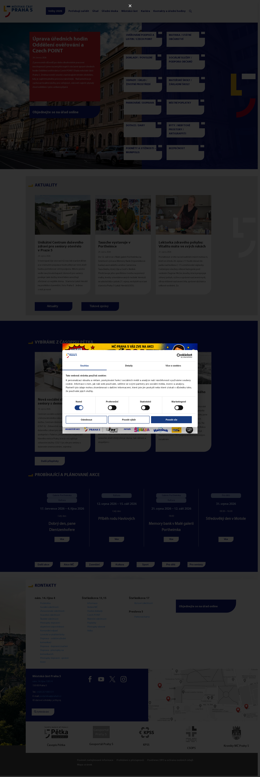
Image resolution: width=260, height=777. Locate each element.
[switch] (112, 407)
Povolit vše (171, 419)
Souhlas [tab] (84, 365)
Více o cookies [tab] (173, 365)
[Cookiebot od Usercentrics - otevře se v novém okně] (179, 355)
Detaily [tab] (129, 365)
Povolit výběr (129, 419)
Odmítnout (86, 419)
